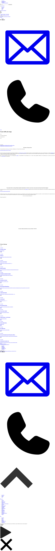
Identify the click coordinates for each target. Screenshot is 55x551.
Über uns (3, 517)
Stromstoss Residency (4, 513)
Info (2, 9)
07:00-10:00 (7, 14)
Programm (3, 7)
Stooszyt (3, 512)
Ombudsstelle (3, 347)
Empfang (3, 521)
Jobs (2, 519)
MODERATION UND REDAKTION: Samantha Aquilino (7, 145)
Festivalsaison (3, 501)
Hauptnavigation (4, 1)
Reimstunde (3, 510)
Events (2, 495)
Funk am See (3, 502)
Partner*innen (3, 522)
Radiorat (3, 346)
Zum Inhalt (3, 2)
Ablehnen (2, 525)
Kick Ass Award (4, 505)
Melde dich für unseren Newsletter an (4, 344)
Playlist (3, 18)
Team (2, 518)
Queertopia (3, 509)
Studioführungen (4, 348)
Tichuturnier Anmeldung (3, 10)
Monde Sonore (3, 508)
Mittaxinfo (3, 507)
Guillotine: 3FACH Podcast (5, 503)
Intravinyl (3, 504)
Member (3, 520)
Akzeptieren (2, 524)
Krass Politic (3, 506)
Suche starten (10, 4)
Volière (2, 8)
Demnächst (2, 14)
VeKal (2, 514)
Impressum (3, 349)
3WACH (4, 14)
